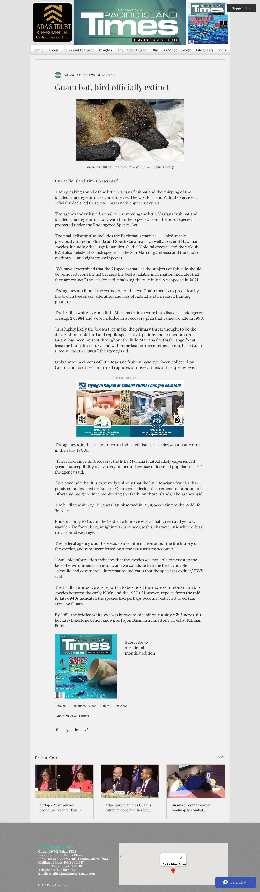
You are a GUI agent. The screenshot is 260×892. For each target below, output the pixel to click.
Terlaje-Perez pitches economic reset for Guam (60, 807)
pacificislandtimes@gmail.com (72, 873)
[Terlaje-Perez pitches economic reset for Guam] (64, 781)
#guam (62, 706)
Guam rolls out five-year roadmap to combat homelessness (191, 807)
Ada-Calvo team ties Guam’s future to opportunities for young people (128, 807)
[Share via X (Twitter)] (67, 730)
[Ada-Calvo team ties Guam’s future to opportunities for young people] (130, 781)
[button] (241, 8)
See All (220, 757)
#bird (106, 706)
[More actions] (202, 75)
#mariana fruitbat (85, 706)
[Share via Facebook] (57, 730)
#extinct (121, 706)
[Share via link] (87, 730)
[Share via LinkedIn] (77, 730)
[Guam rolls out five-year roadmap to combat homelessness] (196, 781)
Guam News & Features (72, 716)
